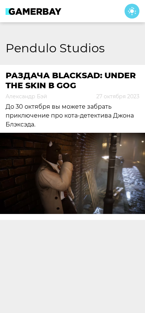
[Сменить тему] (132, 11)
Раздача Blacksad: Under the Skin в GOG (71, 80)
